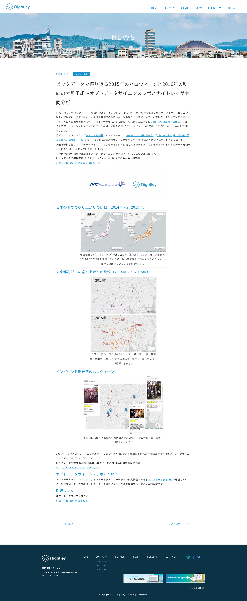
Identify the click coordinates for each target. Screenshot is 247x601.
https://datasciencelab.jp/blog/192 (78, 162)
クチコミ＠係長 (94, 135)
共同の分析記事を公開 (165, 121)
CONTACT (232, 8)
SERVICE (185, 8)
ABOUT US (102, 562)
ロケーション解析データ (139, 135)
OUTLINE (101, 566)
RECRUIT (213, 8)
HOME (154, 8)
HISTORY (101, 570)
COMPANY (101, 557)
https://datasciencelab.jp (71, 500)
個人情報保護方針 (197, 588)
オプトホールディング (160, 479)
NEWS (199, 8)
